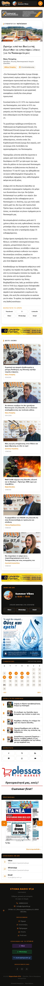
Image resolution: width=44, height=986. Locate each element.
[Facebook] (17, 969)
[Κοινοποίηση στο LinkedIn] (35, 753)
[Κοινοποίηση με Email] (35, 758)
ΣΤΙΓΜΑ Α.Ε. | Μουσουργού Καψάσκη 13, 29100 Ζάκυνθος (23, 911)
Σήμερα (23, 921)
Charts (23, 932)
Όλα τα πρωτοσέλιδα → (33, 849)
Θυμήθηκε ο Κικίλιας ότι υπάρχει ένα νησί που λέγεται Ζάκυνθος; (27, 721)
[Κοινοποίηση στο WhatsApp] (22, 758)
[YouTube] (22, 969)
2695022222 (23, 903)
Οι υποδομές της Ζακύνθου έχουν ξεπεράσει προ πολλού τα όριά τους (27, 713)
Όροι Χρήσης (29, 983)
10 (4, 677)
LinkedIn (35, 311)
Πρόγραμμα (23, 928)
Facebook (9, 311)
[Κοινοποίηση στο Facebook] (9, 753)
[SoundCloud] (27, 969)
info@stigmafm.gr (23, 906)
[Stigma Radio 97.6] (5, 3)
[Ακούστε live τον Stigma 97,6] (40, 3)
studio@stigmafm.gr (23, 958)
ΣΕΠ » (39, 692)
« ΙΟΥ (4, 692)
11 (10, 677)
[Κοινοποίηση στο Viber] (9, 758)
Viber (9, 316)
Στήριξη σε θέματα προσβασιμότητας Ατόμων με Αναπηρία (27, 704)
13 (22, 677)
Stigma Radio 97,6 (15, 976)
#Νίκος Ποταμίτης (10, 67)
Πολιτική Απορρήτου (17, 983)
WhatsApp (22, 316)
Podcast (23, 935)
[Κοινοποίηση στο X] (22, 753)
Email (35, 316)
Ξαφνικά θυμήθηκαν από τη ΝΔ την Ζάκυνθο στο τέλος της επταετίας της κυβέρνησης (27, 730)
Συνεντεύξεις (23, 925)
